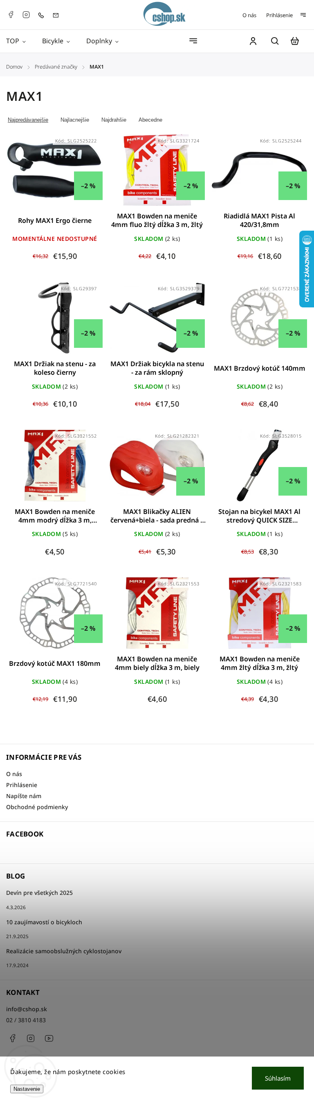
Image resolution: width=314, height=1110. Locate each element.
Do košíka (137, 175)
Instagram (26, 14)
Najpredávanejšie (28, 120)
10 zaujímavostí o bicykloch (44, 922)
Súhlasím (278, 1078)
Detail (55, 175)
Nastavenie (26, 1089)
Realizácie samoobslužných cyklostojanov (63, 951)
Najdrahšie (113, 120)
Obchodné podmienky (37, 807)
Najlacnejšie (75, 120)
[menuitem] (20, 41)
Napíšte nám (23, 796)
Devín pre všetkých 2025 (39, 892)
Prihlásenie (279, 15)
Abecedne (150, 120)
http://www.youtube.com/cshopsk (49, 1038)
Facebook (10, 14)
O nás (249, 15)
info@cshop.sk (26, 1009)
